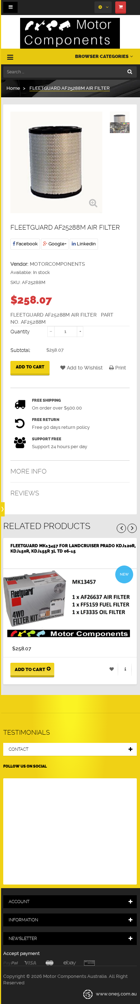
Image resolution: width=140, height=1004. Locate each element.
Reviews (24, 493)
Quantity (20, 331)
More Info (28, 471)
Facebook (26, 243)
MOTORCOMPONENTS (57, 264)
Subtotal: (20, 350)
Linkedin (86, 243)
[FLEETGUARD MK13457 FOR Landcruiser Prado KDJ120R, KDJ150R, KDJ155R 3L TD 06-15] (70, 605)
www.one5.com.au (116, 993)
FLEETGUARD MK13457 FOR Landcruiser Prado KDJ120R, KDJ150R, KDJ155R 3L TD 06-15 (73, 548)
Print (120, 368)
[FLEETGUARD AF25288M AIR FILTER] (120, 129)
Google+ (56, 243)
